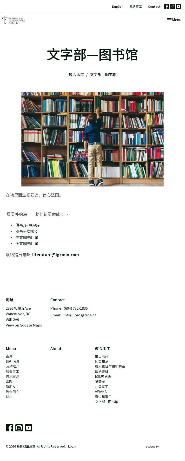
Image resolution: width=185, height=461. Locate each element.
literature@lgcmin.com (55, 254)
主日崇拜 (101, 356)
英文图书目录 (27, 243)
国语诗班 (101, 371)
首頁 (9, 356)
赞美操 (100, 381)
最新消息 (12, 361)
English (117, 6)
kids (9, 396)
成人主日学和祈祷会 (110, 366)
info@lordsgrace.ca (80, 314)
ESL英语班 (103, 376)
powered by (160, 450)
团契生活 (101, 361)
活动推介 (12, 366)
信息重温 (12, 376)
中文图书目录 (27, 237)
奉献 (9, 381)
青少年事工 (103, 396)
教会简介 (12, 391)
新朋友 (11, 386)
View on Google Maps (24, 324)
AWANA (101, 391)
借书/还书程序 (28, 225)
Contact (154, 6)
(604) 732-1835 (76, 308)
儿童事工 (101, 386)
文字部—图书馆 (106, 401)
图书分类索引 (27, 231)
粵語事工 (135, 6)
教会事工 (76, 74)
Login (72, 446)
